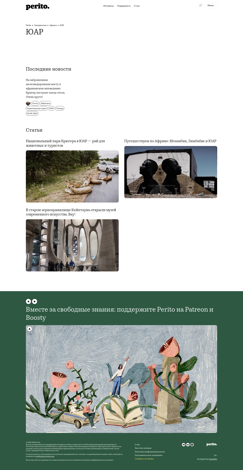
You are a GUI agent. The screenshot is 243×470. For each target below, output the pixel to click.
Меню (211, 5)
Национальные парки (37, 108)
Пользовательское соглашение (148, 455)
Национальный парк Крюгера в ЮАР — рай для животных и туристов (65, 144)
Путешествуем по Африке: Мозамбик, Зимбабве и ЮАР (170, 141)
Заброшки (45, 103)
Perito (28, 25)
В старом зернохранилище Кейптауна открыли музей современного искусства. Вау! (71, 212)
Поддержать (124, 5)
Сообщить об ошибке (144, 459)
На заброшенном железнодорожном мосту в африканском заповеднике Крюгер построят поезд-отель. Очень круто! (45, 89)
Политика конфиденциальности (150, 452)
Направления (40, 25)
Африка (53, 25)
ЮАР (62, 25)
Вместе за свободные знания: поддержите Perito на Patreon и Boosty (119, 314)
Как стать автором (143, 448)
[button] (28, 301)
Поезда (59, 108)
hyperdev (213, 459)
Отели (35, 103)
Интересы (108, 5)
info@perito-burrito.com (45, 456)
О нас (137, 5)
